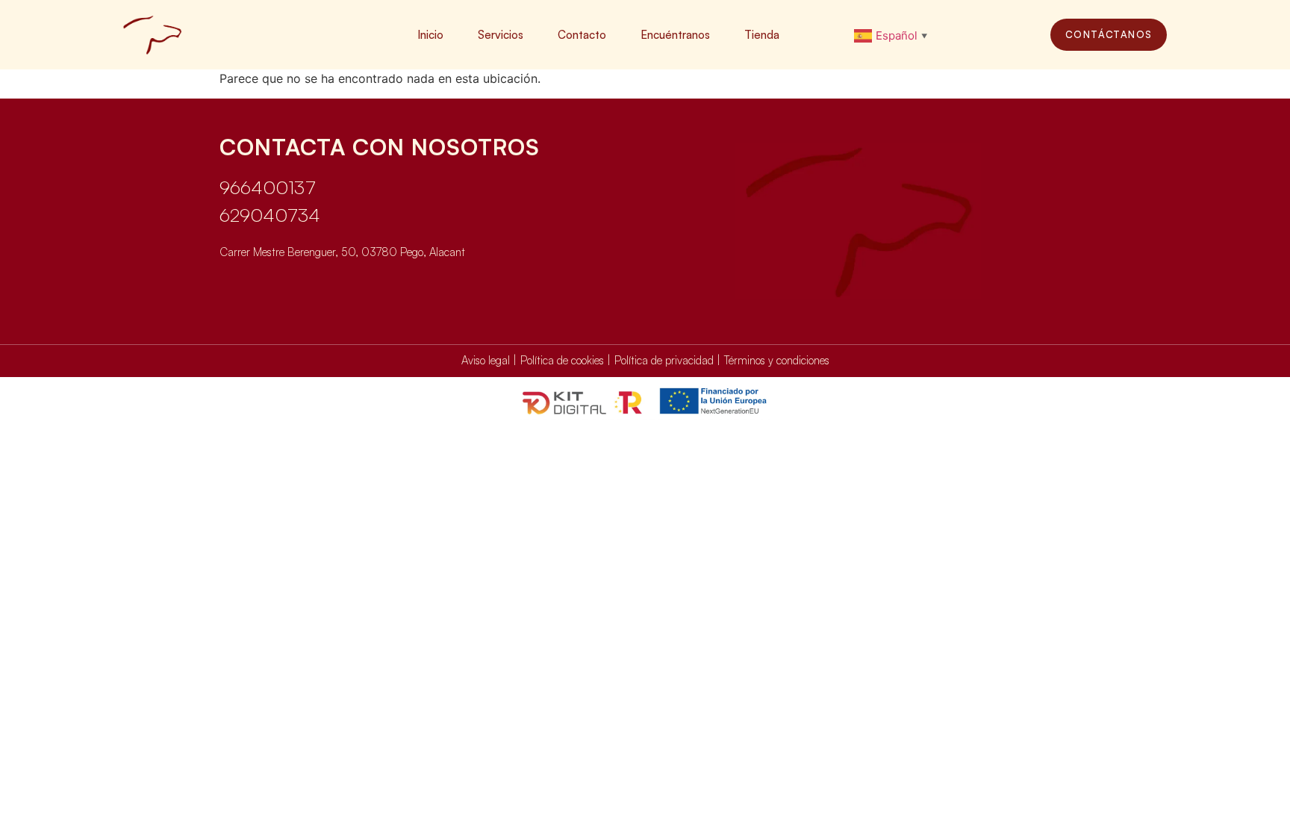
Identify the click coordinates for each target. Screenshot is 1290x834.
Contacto (582, 35)
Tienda (761, 35)
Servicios (500, 35)
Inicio (430, 35)
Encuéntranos (675, 35)
